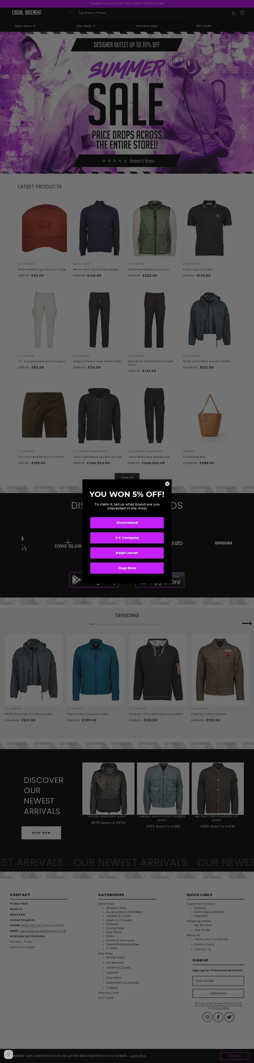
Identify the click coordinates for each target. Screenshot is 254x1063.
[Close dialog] (167, 483)
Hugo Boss (127, 568)
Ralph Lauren (127, 553)
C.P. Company (127, 537)
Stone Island (127, 522)
